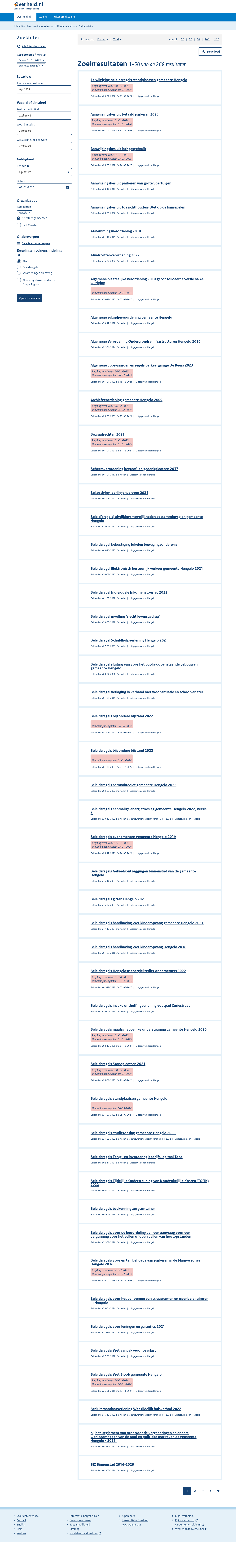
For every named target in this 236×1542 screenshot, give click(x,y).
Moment (28, 166)
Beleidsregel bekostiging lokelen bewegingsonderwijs (134, 544)
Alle (24, 261)
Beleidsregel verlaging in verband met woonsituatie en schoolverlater (147, 692)
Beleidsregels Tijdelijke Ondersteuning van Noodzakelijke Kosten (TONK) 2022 (150, 1183)
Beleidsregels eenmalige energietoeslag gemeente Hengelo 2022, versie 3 (149, 811)
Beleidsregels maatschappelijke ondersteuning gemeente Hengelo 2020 (149, 1029)
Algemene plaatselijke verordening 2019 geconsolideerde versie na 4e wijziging (147, 281)
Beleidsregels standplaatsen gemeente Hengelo (129, 1098)
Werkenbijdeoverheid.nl (189, 1529)
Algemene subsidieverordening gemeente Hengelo (131, 317)
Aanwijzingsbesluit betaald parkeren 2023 (125, 114)
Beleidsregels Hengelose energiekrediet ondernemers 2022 (138, 971)
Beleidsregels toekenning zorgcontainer (123, 1208)
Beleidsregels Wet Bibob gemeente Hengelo (126, 1374)
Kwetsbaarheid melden (84, 1533)
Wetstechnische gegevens (32, 139)
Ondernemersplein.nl (188, 1524)
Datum (21, 181)
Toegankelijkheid (80, 1524)
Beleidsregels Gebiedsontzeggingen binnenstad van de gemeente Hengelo (143, 873)
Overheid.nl (24, 18)
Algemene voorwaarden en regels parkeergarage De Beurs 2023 (142, 365)
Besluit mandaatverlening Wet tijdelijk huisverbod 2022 (136, 1409)
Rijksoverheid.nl (184, 1520)
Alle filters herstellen (34, 46)
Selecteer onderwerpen (36, 243)
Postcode (30, 76)
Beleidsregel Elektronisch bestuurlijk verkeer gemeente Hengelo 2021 (147, 568)
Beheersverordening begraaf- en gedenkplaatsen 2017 (134, 469)
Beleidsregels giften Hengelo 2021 (118, 899)
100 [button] (207, 39)
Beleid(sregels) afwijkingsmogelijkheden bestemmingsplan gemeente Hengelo (147, 519)
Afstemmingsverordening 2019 (116, 231)
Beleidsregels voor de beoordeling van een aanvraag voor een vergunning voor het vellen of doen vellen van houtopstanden (141, 1234)
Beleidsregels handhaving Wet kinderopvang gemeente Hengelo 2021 (147, 923)
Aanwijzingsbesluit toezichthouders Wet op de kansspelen (138, 207)
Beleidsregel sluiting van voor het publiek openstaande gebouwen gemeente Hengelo (144, 666)
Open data (128, 1516)
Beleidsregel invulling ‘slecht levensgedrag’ (125, 616)
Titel (117, 39)
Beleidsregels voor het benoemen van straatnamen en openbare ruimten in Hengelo (149, 1300)
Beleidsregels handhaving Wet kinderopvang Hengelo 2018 (138, 947)
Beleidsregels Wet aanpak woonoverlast (123, 1350)
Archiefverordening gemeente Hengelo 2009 (126, 400)
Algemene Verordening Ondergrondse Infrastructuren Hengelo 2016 (146, 341)
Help (19, 1529)
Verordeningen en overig (37, 273)
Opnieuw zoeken (29, 298)
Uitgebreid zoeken (66, 26)
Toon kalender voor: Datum (67, 187)
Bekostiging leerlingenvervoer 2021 (119, 493)
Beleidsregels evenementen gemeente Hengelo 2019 (133, 837)
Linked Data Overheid (135, 1520)
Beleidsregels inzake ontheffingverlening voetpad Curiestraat (140, 1005)
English (21, 1524)
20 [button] (190, 39)
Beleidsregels (30, 267)
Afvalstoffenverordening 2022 (115, 255)
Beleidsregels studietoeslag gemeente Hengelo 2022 (133, 1133)
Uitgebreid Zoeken (65, 16)
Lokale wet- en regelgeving (40, 26)
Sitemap (75, 1529)
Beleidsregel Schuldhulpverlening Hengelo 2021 (129, 640)
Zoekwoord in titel (28, 109)
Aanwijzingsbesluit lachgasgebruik (118, 149)
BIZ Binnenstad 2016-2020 (112, 1464)
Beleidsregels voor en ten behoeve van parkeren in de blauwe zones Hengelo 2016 (145, 1262)
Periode (21, 165)
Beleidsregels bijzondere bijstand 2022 (122, 716)
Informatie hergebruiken (84, 1516)
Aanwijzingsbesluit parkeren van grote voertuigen (131, 183)
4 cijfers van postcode (30, 83)
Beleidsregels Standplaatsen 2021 (118, 1064)
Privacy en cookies (80, 1520)
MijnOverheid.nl (184, 1516)
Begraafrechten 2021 (108, 434)
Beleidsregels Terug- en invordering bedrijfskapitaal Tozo (137, 1157)
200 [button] (216, 39)
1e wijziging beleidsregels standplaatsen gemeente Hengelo (139, 80)
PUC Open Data (131, 1524)
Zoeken (43, 16)
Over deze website (28, 1516)
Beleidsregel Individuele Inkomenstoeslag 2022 (129, 592)
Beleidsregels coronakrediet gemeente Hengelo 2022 (133, 785)
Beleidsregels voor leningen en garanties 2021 (128, 1326)
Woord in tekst (26, 124)
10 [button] (182, 39)
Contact (21, 1520)
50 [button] (198, 39)
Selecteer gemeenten (34, 218)
